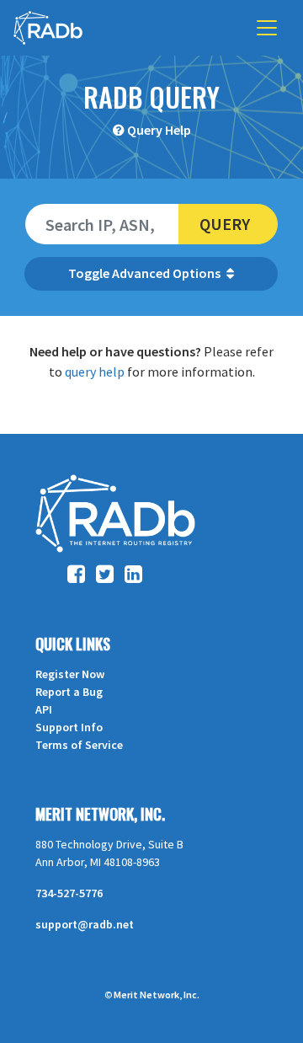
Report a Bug (69, 691)
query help (95, 371)
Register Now (69, 674)
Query (224, 223)
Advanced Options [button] (167, 273)
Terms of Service (79, 744)
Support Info (69, 727)
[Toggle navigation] (267, 28)
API (43, 709)
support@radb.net (84, 924)
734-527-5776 (69, 893)
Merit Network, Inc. (100, 814)
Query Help (159, 129)
